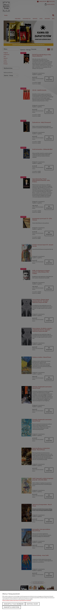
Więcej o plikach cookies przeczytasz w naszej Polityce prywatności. (16, 600)
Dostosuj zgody (32, 604)
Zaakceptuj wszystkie (11, 607)
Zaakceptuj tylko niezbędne (14, 604)
